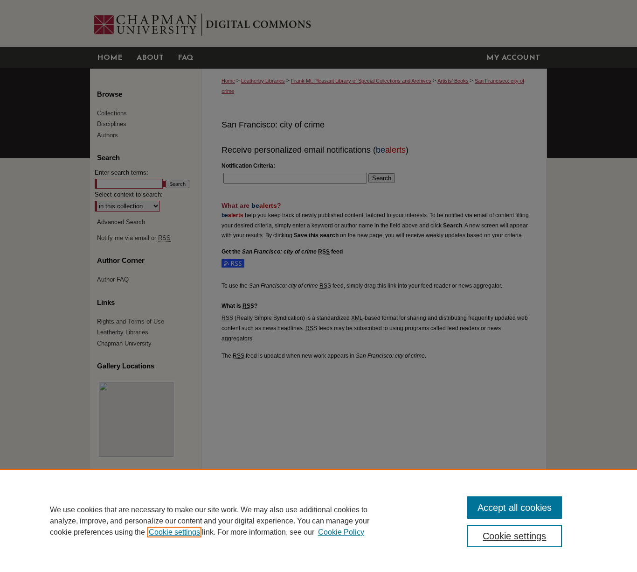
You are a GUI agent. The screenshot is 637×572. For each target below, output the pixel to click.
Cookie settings (174, 532)
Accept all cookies (515, 507)
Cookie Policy (341, 532)
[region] (318, 520)
